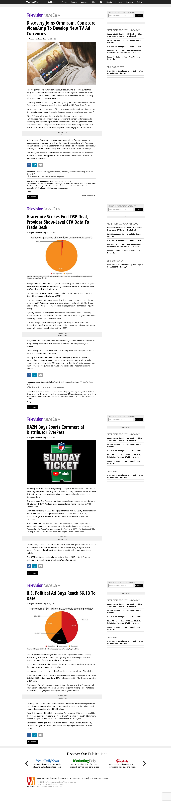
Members (84, 2)
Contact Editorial (65, 778)
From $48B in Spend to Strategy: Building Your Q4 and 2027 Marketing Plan (125, 72)
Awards (74, 2)
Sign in (109, 2)
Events (64, 2)
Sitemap (85, 778)
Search (101, 2)
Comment (32, 196)
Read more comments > (86, 195)
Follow (139, 2)
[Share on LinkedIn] (34, 165)
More (94, 2)
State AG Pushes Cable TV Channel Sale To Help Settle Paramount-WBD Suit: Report (124, 52)
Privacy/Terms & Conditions (99, 778)
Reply (29, 191)
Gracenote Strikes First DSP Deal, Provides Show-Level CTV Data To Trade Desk (124, 35)
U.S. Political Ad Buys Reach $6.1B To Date (124, 46)
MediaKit (54, 778)
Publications (53, 2)
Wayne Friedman (35, 39)
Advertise (129, 2)
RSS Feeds (76, 778)
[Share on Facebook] (29, 165)
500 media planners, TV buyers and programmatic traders (61, 357)
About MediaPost (43, 778)
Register (118, 2)
